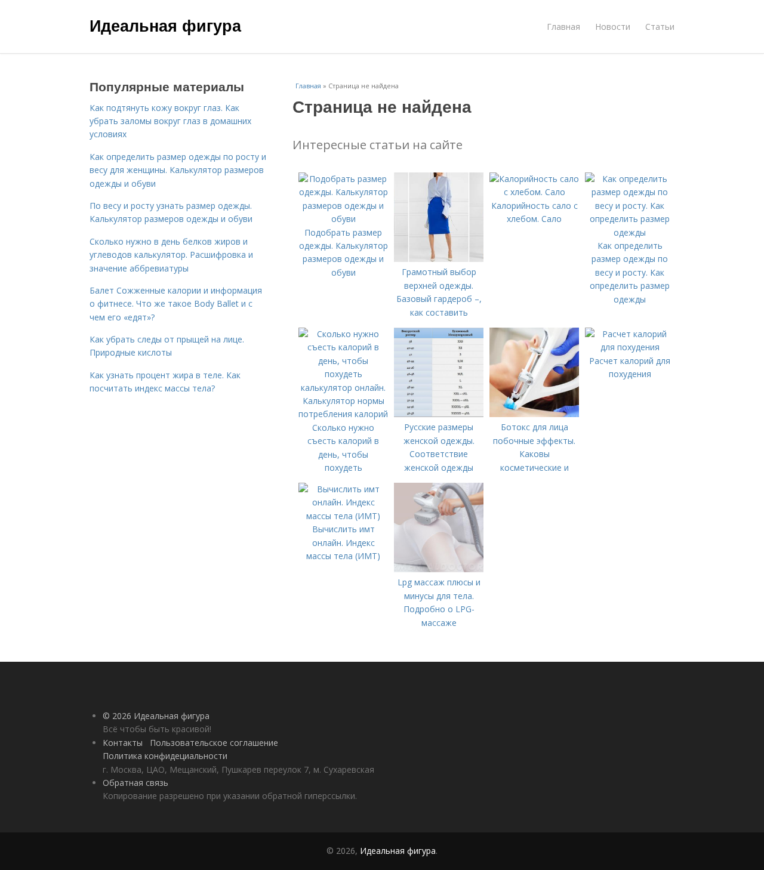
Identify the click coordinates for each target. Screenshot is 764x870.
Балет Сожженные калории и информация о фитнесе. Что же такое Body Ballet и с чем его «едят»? (176, 304)
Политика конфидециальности (165, 755)
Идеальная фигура (165, 25)
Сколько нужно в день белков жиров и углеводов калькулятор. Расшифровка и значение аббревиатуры (171, 255)
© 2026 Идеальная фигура (156, 715)
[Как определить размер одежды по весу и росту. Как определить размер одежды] (629, 232)
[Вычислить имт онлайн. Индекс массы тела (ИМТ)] (343, 516)
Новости (612, 26)
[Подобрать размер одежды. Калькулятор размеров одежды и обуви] (343, 218)
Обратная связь (135, 782)
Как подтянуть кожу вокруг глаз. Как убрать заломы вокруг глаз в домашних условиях (170, 121)
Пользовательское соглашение (214, 742)
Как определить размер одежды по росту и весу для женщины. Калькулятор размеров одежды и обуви (178, 170)
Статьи (659, 26)
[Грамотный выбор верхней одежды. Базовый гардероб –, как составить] (438, 258)
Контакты (123, 742)
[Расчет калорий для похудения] (629, 347)
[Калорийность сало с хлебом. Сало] (534, 192)
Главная (563, 26)
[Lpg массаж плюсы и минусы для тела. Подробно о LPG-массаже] (438, 569)
